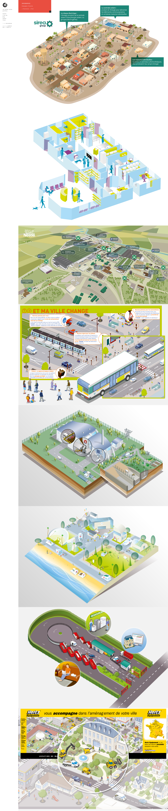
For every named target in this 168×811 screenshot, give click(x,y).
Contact (4, 18)
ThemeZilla (8, 27)
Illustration (26, 8)
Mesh (3, 27)
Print (32, 8)
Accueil (4, 13)
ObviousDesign (9, 23)
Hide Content (50, 12)
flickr (4, 20)
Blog (4, 16)
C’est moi (5, 15)
